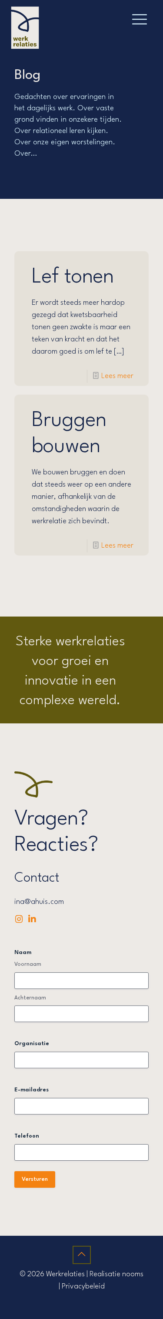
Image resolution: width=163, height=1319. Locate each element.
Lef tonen (73, 277)
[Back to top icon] (82, 1255)
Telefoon (26, 1136)
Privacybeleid (83, 1286)
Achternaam (30, 998)
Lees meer (117, 376)
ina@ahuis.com (39, 902)
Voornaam (27, 964)
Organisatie (31, 1043)
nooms (132, 1274)
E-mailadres (31, 1090)
